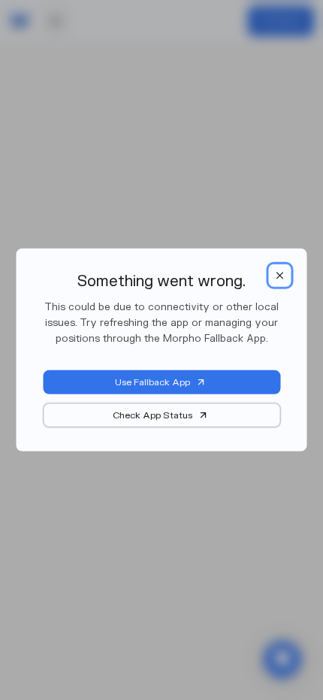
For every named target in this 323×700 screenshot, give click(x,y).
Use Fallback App (152, 382)
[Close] (280, 276)
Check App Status (152, 415)
